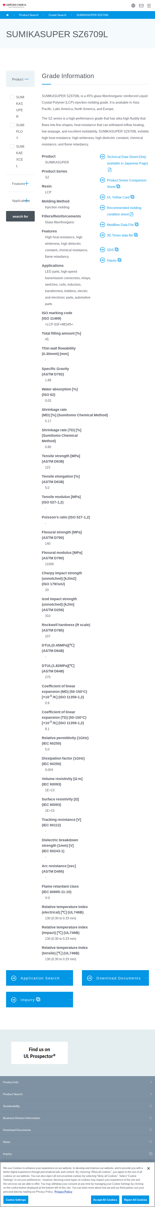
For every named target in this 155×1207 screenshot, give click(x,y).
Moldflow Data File (120, 224)
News (6, 1142)
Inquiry (141, 6)
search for (20, 216)
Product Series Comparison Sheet (127, 183)
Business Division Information (21, 1118)
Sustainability (11, 1106)
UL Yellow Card (118, 197)
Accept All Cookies (105, 1200)
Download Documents (17, 1130)
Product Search (29, 14)
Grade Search (57, 14)
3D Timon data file (120, 235)
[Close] (148, 1168)
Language (133, 6)
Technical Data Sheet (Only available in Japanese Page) (127, 159)
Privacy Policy (63, 1191)
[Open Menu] (149, 6)
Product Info (10, 1082)
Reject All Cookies (135, 1200)
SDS (110, 249)
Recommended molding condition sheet (124, 210)
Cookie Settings (16, 1200)
